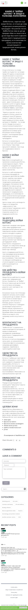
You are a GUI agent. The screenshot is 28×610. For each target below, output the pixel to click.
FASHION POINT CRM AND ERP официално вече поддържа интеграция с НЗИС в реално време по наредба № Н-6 (13, 568)
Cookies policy (14, 587)
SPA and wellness (19, 504)
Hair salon (15, 501)
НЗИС (19, 517)
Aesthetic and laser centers (8, 517)
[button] (19, 3)
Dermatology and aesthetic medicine (11, 514)
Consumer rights (14, 597)
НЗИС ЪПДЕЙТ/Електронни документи (10, 534)
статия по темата (8, 108)
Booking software (6, 507)
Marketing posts (6, 501)
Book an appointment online (8, 510)
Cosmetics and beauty (7, 504)
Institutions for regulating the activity (14, 595)
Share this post (7, 440)
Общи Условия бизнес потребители (14, 589)
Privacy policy (14, 592)
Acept (23, 607)
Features (20, 510)
